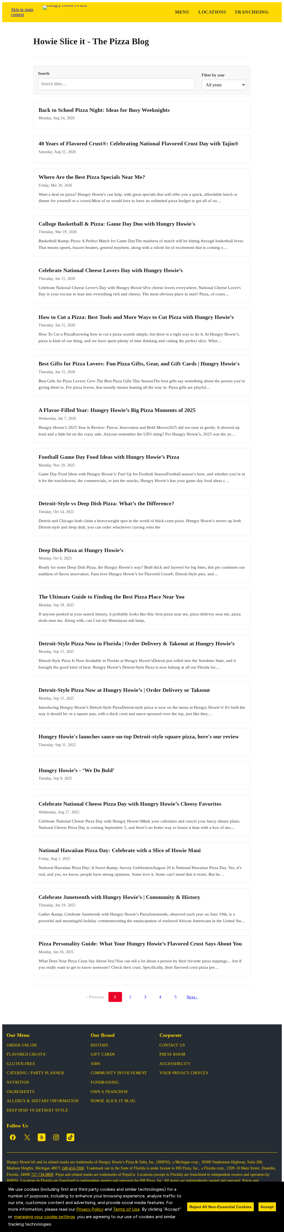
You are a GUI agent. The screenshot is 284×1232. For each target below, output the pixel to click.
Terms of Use (126, 1209)
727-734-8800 (42, 1174)
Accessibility (175, 1064)
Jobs (95, 1064)
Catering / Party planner (35, 1073)
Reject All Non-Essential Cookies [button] (220, 1207)
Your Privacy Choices (183, 1073)
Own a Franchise (109, 1092)
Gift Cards (103, 1054)
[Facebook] (13, 1137)
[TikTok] (70, 1137)
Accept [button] (267, 1207)
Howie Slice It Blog (113, 1101)
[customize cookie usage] (57, 1225)
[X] (27, 1137)
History (99, 1045)
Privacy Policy (89, 1209)
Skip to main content (22, 12)
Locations (212, 12)
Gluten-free (21, 1064)
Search (43, 73)
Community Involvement (119, 1073)
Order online (22, 1045)
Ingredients (20, 1092)
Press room (172, 1054)
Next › (192, 996)
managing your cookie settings (44, 1216)
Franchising (251, 12)
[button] (54, 1225)
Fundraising (105, 1082)
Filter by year (213, 75)
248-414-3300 (73, 1168)
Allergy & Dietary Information (42, 1101)
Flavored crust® (26, 1054)
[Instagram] (56, 1137)
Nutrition (18, 1082)
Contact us (172, 1045)
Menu (182, 12)
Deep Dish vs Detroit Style (38, 1110)
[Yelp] (42, 1137)
